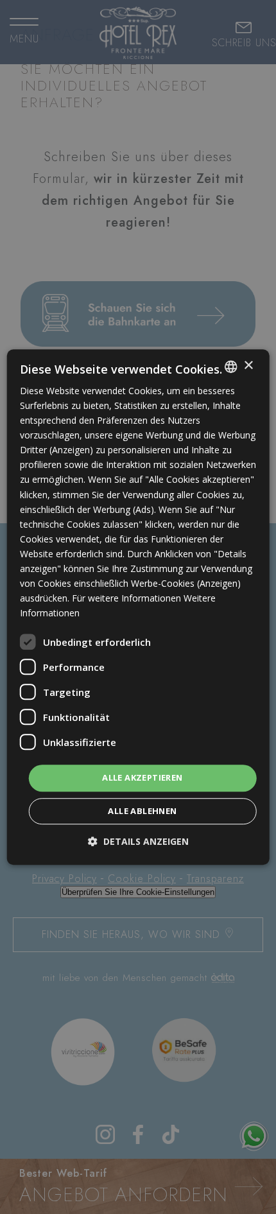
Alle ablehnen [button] (142, 811)
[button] (138, 841)
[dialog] (138, 607)
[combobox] (230, 366)
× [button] (248, 365)
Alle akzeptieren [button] (142, 778)
